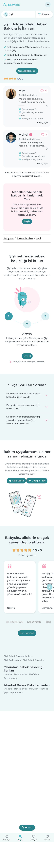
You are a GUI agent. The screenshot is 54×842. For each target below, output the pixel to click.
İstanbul (8, 674)
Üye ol (27, 356)
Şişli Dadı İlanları (12, 660)
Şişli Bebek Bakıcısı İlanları (17, 656)
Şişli (6, 692)
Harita (28, 827)
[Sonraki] (49, 587)
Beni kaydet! (27, 633)
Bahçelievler (20, 674)
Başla (27, 221)
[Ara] (5, 14)
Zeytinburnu (10, 678)
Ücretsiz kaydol (27, 71)
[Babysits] (11, 4)
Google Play (38, 480)
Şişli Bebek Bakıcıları (33, 660)
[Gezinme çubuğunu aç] (48, 4)
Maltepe (44, 689)
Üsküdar (33, 674)
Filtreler (46, 14)
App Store (18, 480)
